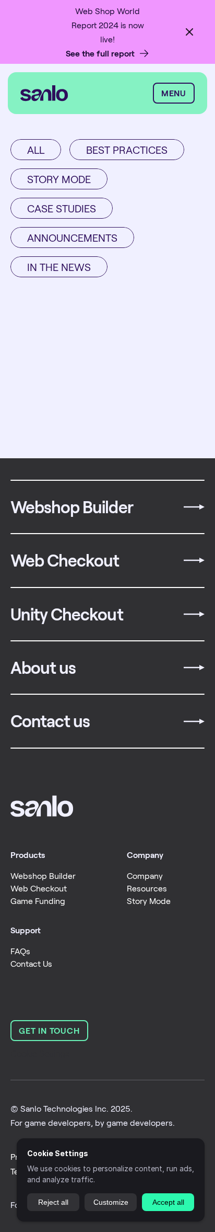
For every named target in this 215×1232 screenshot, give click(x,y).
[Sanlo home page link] (41, 806)
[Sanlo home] (84, 93)
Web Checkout (38, 888)
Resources (147, 888)
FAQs (20, 951)
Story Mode (149, 901)
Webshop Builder (43, 875)
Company (145, 875)
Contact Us (31, 963)
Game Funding (37, 901)
